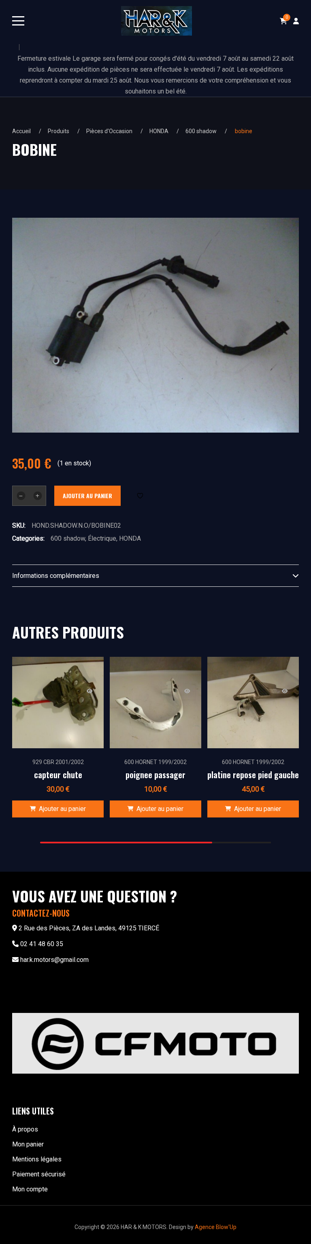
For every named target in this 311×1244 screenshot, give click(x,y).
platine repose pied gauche (253, 774)
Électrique (102, 538)
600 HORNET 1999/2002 (155, 762)
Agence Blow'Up (215, 1227)
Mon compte (30, 1189)
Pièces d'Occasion (109, 131)
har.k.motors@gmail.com (54, 960)
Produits (58, 131)
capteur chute (58, 774)
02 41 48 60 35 (41, 944)
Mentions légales (37, 1159)
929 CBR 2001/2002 (58, 762)
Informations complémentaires (55, 576)
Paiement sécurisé (39, 1174)
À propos (25, 1129)
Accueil (21, 131)
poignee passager (155, 774)
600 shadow (201, 131)
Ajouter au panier (87, 495)
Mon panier (28, 1144)
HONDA (158, 131)
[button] (58, 808)
